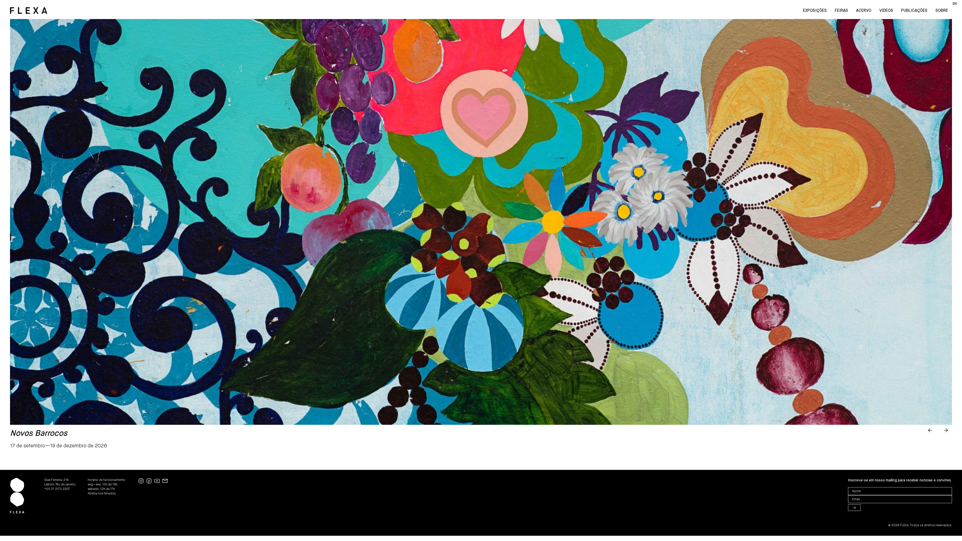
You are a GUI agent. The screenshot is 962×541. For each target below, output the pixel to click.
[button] (930, 430)
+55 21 (49, 489)
